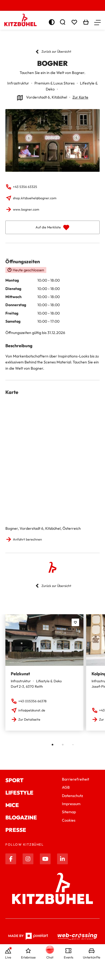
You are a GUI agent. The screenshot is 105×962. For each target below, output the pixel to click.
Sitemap (69, 811)
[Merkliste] (74, 22)
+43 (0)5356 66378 (32, 701)
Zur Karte (80, 97)
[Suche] (62, 22)
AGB (66, 787)
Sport (14, 780)
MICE (12, 805)
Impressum (71, 803)
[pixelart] (28, 936)
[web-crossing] (77, 936)
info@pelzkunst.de (31, 710)
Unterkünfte (91, 957)
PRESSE (15, 829)
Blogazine (21, 817)
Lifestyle (19, 792)
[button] (97, 22)
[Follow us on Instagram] (28, 858)
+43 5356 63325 (25, 187)
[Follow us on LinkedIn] (62, 858)
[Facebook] (10, 858)
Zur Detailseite (29, 719)
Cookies (68, 820)
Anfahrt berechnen (27, 539)
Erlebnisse (28, 957)
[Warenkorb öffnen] (86, 22)
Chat (49, 957)
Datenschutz (72, 795)
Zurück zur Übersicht (56, 51)
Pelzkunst (20, 673)
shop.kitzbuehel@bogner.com (34, 198)
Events (68, 957)
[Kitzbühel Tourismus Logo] (20, 19)
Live (8, 957)
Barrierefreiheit (75, 779)
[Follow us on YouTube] (45, 858)
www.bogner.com (26, 209)
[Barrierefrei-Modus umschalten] (51, 22)
